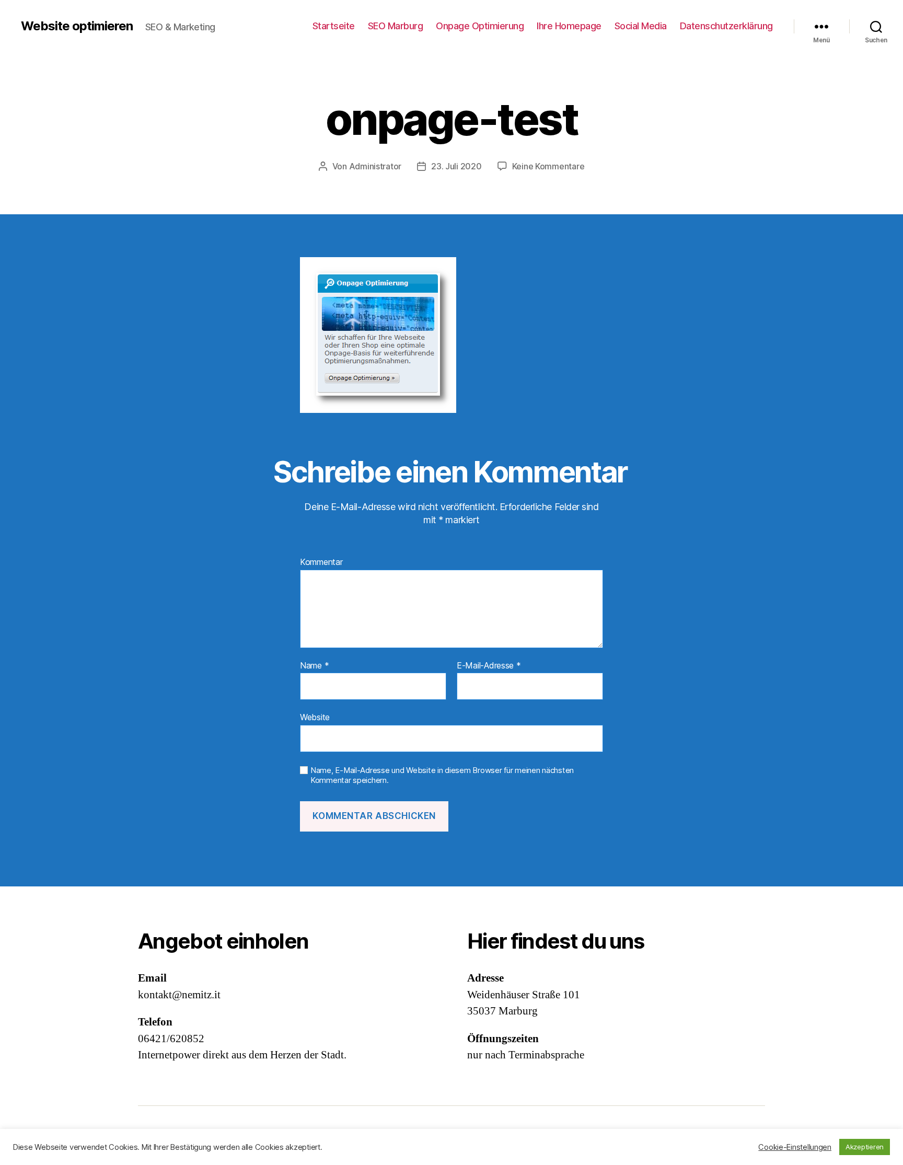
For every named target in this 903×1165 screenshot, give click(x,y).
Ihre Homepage (569, 25)
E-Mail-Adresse (489, 666)
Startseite (333, 25)
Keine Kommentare (548, 166)
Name (314, 666)
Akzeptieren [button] (865, 1147)
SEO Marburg (395, 25)
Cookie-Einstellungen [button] (794, 1147)
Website (315, 717)
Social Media (641, 25)
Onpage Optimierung (480, 25)
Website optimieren (77, 26)
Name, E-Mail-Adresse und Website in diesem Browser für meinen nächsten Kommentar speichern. (442, 775)
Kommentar (321, 562)
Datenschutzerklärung (726, 25)
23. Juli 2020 (456, 166)
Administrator (375, 166)
